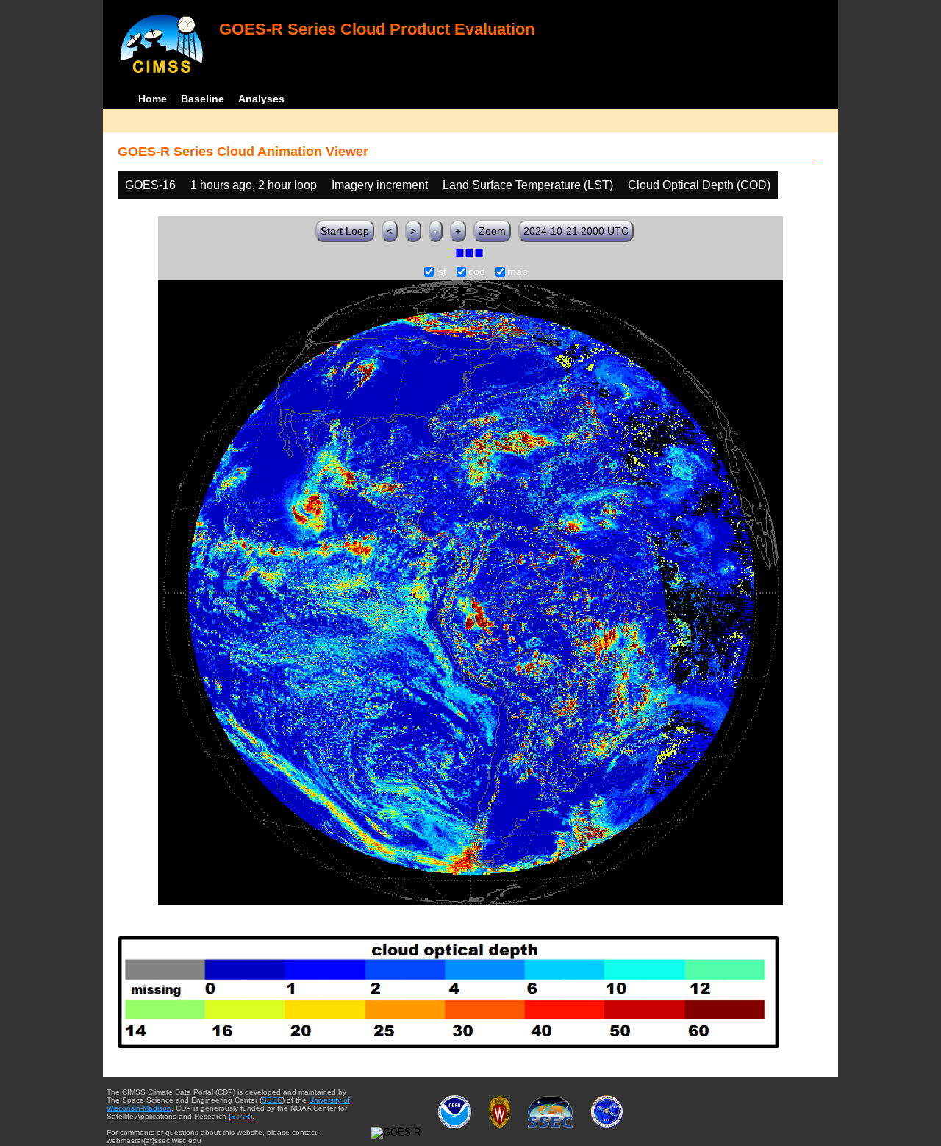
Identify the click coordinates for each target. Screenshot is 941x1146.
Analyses (261, 98)
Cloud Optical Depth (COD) (699, 185)
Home (152, 98)
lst (441, 272)
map (517, 272)
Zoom (492, 231)
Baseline (202, 98)
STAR (240, 1116)
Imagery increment (380, 185)
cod (476, 272)
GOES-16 (150, 185)
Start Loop (345, 231)
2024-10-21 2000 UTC (576, 231)
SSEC (272, 1100)
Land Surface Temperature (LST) (528, 185)
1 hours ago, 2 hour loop (253, 185)
